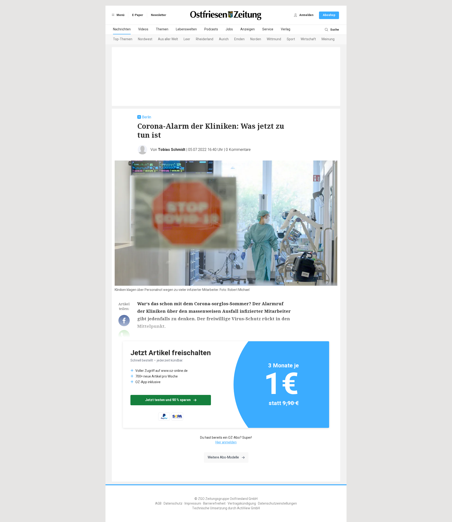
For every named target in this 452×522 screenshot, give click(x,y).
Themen (162, 29)
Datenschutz (173, 503)
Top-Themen (122, 39)
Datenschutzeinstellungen (277, 503)
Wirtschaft (308, 39)
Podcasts (211, 29)
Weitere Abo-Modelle (223, 457)
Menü (120, 15)
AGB (158, 503)
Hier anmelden (226, 442)
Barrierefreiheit (214, 503)
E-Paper (137, 15)
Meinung (328, 39)
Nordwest (145, 39)
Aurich (224, 39)
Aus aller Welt (168, 39)
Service (267, 29)
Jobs (229, 29)
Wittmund (274, 39)
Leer (187, 39)
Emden (239, 39)
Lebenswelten (186, 29)
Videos (143, 29)
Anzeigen (247, 29)
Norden (255, 39)
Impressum (193, 503)
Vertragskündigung (242, 503)
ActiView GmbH (248, 508)
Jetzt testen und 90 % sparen (168, 400)
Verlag (285, 29)
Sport (291, 39)
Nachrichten (122, 29)
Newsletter (158, 15)
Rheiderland (204, 39)
